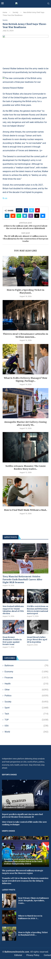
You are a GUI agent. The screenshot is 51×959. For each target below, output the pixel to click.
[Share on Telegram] (24, 216)
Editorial (18, 955)
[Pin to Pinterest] (37, 210)
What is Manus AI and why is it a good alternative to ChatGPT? (20, 806)
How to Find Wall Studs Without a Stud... (25, 510)
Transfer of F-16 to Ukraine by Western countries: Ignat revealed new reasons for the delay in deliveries (25, 880)
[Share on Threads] (36, 216)
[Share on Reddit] (12, 216)
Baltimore (26, 665)
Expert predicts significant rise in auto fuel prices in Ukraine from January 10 (22, 815)
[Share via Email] (42, 216)
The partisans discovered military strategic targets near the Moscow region (22, 871)
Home (5, 12)
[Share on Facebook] (26, 210)
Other (26, 689)
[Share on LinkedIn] (7, 216)
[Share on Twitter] (31, 210)
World (26, 732)
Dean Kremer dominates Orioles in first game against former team (12, 640)
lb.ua (5, 198)
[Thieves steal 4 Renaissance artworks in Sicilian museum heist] (25, 315)
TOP (26, 719)
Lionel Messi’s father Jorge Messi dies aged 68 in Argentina (37, 639)
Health (26, 683)
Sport (26, 707)
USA (26, 725)
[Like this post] (20, 210)
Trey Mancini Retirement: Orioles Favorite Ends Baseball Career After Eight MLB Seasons (22, 579)
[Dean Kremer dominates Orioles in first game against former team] (13, 627)
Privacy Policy (32, 955)
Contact (47, 955)
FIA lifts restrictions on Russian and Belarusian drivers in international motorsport (37, 610)
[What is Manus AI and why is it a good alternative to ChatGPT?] (25, 795)
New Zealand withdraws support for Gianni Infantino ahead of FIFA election (13, 610)
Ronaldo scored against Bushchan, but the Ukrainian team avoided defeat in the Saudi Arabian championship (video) (23, 861)
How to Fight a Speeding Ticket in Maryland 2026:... (33, 933)
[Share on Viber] (30, 216)
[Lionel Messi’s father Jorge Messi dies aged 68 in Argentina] (38, 627)
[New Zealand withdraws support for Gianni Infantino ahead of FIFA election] (13, 596)
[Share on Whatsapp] (18, 216)
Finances (26, 677)
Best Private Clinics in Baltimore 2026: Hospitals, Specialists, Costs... (33, 900)
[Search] (48, 4)
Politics (26, 695)
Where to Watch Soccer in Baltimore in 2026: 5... (30, 917)
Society (15, 12)
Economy (26, 671)
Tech (26, 714)
